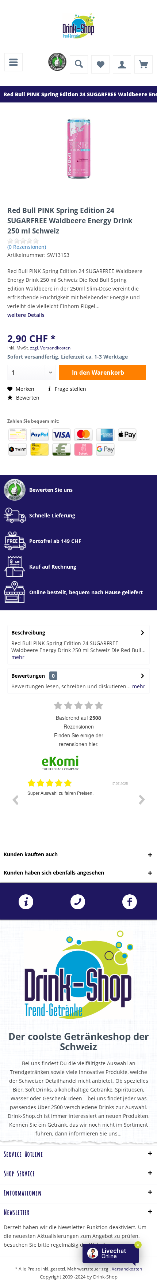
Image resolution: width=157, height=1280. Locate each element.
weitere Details (26, 314)
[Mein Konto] (122, 64)
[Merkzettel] (100, 64)
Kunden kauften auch (31, 854)
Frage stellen (69, 388)
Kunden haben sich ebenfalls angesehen (54, 872)
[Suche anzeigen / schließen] (79, 64)
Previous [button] (15, 799)
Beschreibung (28, 632)
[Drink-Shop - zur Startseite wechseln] (78, 25)
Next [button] (142, 799)
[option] (78, 805)
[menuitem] (13, 62)
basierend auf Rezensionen (78, 722)
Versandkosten (127, 1269)
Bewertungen (28, 675)
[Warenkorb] (143, 64)
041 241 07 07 (78, 902)
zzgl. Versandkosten (50, 348)
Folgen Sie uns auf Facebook (130, 902)
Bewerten (27, 397)
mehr (17, 657)
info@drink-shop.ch (26, 902)
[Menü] (13, 62)
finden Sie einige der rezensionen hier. (78, 739)
